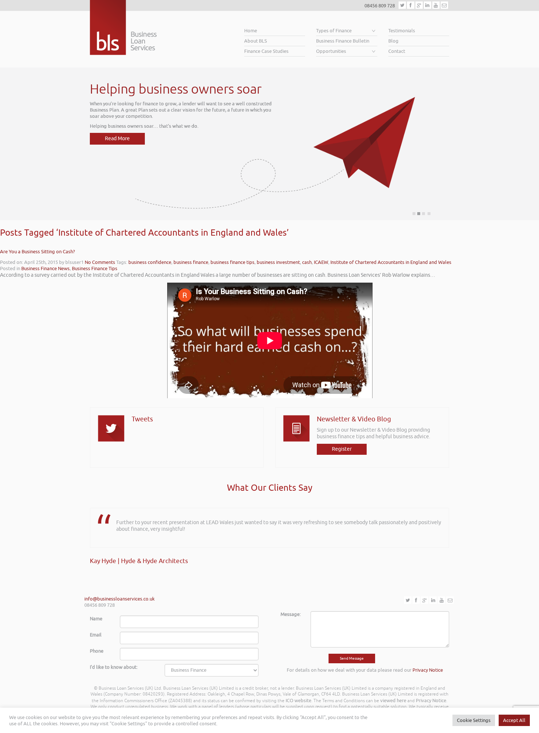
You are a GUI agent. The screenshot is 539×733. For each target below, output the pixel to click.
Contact (396, 51)
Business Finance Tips (94, 268)
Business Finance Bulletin (342, 41)
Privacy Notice (427, 670)
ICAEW (321, 262)
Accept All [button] (514, 720)
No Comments (100, 262)
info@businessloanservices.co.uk (119, 599)
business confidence (149, 262)
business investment (278, 262)
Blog (393, 41)
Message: (290, 614)
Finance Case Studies (266, 51)
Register (342, 449)
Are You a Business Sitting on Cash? (37, 251)
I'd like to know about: (114, 667)
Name (96, 619)
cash (307, 262)
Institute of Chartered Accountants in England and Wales (390, 262)
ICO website (298, 700)
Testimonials (401, 31)
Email (96, 635)
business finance (190, 262)
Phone (96, 651)
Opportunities (331, 51)
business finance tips (232, 262)
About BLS (255, 41)
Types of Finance (334, 31)
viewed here (393, 700)
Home (250, 31)
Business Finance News (45, 268)
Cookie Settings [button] (474, 720)
